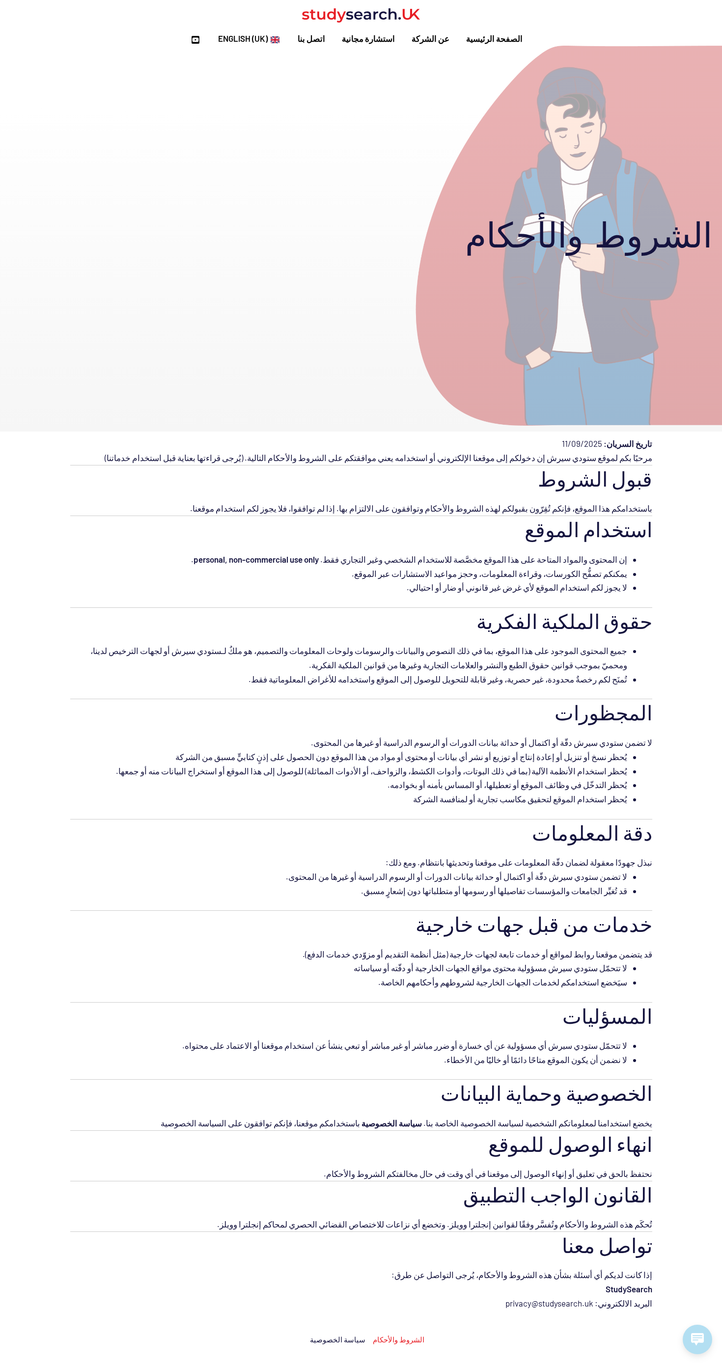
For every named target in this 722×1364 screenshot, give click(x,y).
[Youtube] (195, 39)
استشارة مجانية (368, 38)
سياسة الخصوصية (337, 1339)
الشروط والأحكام (398, 1339)
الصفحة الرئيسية (494, 38)
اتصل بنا (311, 38)
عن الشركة (430, 38)
